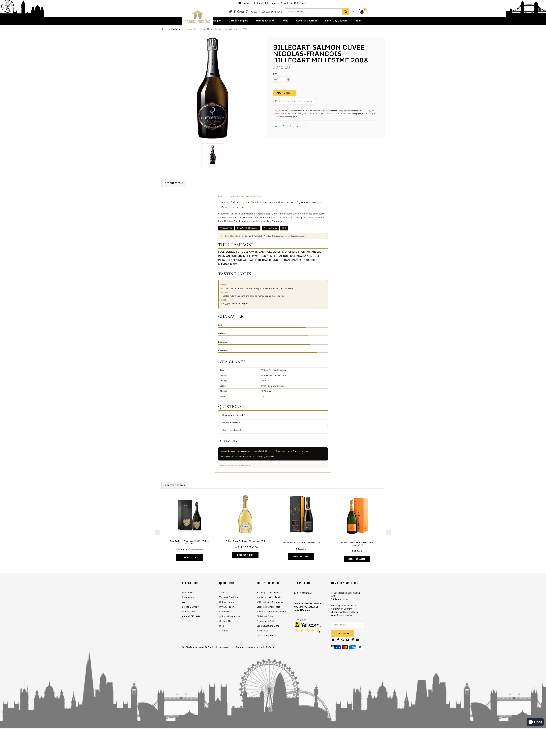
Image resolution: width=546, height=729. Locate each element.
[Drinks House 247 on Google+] (238, 11)
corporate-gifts (313, 113)
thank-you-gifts (369, 113)
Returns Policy (226, 602)
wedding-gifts (291, 116)
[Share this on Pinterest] (290, 126)
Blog (221, 625)
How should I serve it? (233, 415)
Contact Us (225, 621)
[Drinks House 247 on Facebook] (234, 11)
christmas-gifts (299, 113)
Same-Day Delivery (336, 20)
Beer (358, 20)
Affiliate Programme (229, 616)
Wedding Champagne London (271, 611)
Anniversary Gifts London (269, 597)
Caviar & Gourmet (306, 20)
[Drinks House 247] (197, 17)
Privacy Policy (226, 606)
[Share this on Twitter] (276, 126)
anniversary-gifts (301, 110)
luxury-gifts (341, 113)
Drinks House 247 (199, 647)
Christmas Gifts (265, 616)
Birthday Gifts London (268, 592)
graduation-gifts (328, 113)
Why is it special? (231, 422)
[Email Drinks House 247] (255, 11)
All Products (287, 110)
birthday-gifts (316, 110)
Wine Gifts (262, 630)
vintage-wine (278, 116)
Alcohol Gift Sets (191, 616)
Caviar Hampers (265, 635)
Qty (275, 74)
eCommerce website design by (250, 647)
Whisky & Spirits (265, 20)
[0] (361, 12)
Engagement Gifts (266, 621)
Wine (285, 20)
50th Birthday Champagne (270, 602)
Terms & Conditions (229, 597)
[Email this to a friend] (305, 126)
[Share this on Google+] (298, 126)
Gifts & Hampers (238, 20)
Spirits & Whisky (190, 606)
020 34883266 (274, 11)
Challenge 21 (226, 611)
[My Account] (353, 9)
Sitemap (223, 630)
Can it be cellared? (231, 430)
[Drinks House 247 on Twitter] (230, 11)
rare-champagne (354, 113)
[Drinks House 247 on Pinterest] (247, 11)
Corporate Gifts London (268, 606)
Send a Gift (188, 592)
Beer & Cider (188, 611)
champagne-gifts (355, 110)
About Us (224, 592)
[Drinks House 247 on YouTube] (242, 11)
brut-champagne (330, 110)
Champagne (342, 110)
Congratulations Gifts (268, 625)
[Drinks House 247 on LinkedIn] (251, 11)
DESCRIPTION (174, 183)
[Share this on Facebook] (283, 126)
